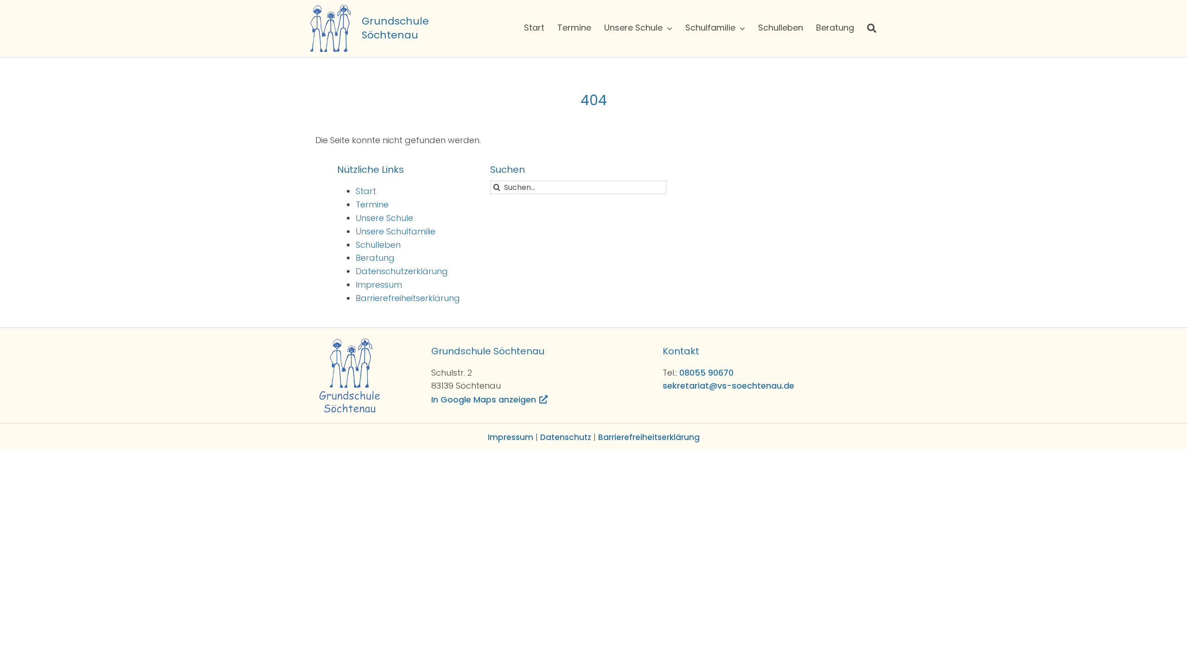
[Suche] (872, 28)
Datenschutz (565, 437)
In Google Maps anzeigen (483, 399)
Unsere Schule (384, 218)
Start (366, 191)
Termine (372, 204)
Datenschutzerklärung (402, 271)
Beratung (375, 258)
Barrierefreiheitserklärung (408, 298)
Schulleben (378, 245)
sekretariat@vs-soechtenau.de (728, 385)
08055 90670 (706, 372)
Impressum (379, 284)
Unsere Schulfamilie (395, 231)
